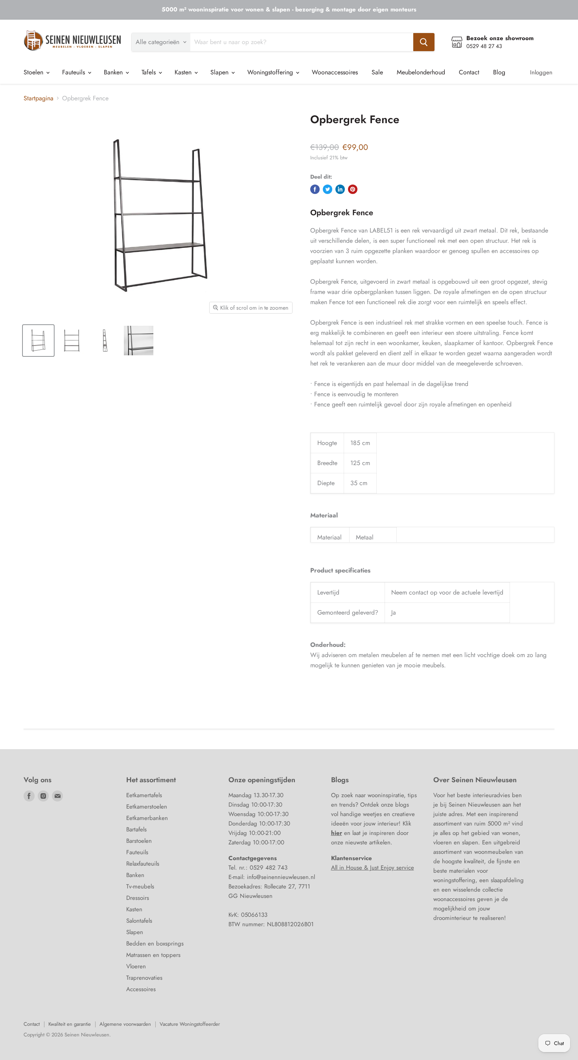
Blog (499, 72)
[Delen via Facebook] (315, 189)
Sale (377, 72)
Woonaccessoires (335, 72)
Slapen (220, 72)
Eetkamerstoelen (146, 806)
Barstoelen (139, 841)
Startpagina (38, 98)
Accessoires (141, 989)
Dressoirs (137, 898)
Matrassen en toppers (153, 955)
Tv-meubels (140, 886)
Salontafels (139, 920)
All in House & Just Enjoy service (372, 867)
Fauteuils (74, 72)
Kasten (184, 72)
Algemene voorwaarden (125, 1024)
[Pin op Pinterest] (352, 189)
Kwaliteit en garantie (69, 1024)
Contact (469, 72)
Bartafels (136, 829)
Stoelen (34, 72)
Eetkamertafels (144, 795)
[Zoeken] (423, 42)
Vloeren (136, 966)
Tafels (150, 72)
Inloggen (541, 72)
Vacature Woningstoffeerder (190, 1024)
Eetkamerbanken (147, 818)
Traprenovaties (144, 977)
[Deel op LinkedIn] (340, 189)
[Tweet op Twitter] (327, 189)
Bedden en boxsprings (155, 943)
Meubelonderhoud (421, 72)
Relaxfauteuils (142, 863)
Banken (114, 72)
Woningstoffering (271, 72)
